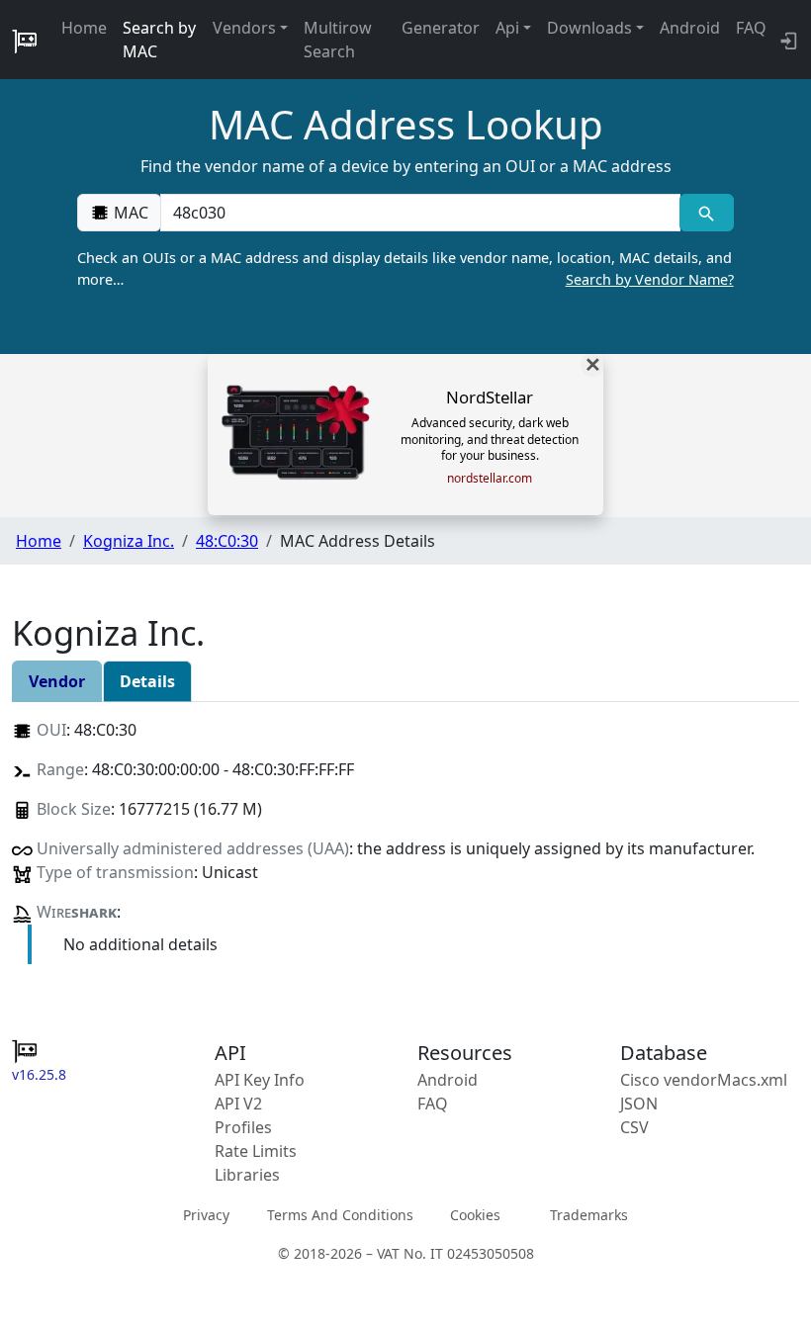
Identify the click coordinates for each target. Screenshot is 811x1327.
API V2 (238, 1103)
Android (690, 28)
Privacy (206, 1214)
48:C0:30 (227, 541)
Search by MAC (159, 39)
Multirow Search (338, 39)
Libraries (247, 1175)
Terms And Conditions (340, 1214)
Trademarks (589, 1214)
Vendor (57, 681)
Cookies (475, 1214)
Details (147, 681)
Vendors (244, 28)
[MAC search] (706, 212)
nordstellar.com (489, 479)
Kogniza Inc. (128, 541)
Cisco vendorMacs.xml (703, 1080)
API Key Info (260, 1080)
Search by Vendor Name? (650, 279)
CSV (634, 1127)
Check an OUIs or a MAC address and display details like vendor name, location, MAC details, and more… (405, 268)
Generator (441, 28)
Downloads (589, 28)
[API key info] (786, 39)
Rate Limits (256, 1151)
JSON (639, 1103)
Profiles (243, 1127)
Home (84, 28)
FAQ (751, 28)
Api (507, 28)
